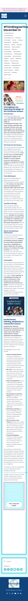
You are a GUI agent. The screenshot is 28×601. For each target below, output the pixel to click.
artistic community (16, 47)
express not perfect (17, 56)
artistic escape (7, 49)
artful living (19, 44)
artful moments (7, 47)
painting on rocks (15, 63)
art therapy (20, 40)
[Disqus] (14, 532)
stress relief (14, 72)
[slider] (15, 91)
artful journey (7, 44)
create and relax (16, 51)
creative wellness (7, 56)
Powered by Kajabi (14, 597)
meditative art (18, 58)
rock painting (16, 67)
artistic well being (7, 51)
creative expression (8, 53)
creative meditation (18, 53)
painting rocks (7, 65)
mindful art (6, 60)
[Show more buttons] (23, 91)
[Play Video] (5, 91)
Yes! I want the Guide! (14, 504)
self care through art (8, 70)
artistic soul (14, 49)
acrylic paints (18, 37)
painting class (7, 63)
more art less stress (14, 60)
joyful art (12, 58)
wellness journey (7, 74)
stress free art (7, 72)
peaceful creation (7, 67)
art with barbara (7, 42)
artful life (13, 44)
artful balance (15, 42)
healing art (6, 58)
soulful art (17, 70)
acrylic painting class (8, 35)
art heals (14, 40)
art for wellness (7, 40)
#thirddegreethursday (9, 33)
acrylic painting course (9, 37)
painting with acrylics (16, 65)
